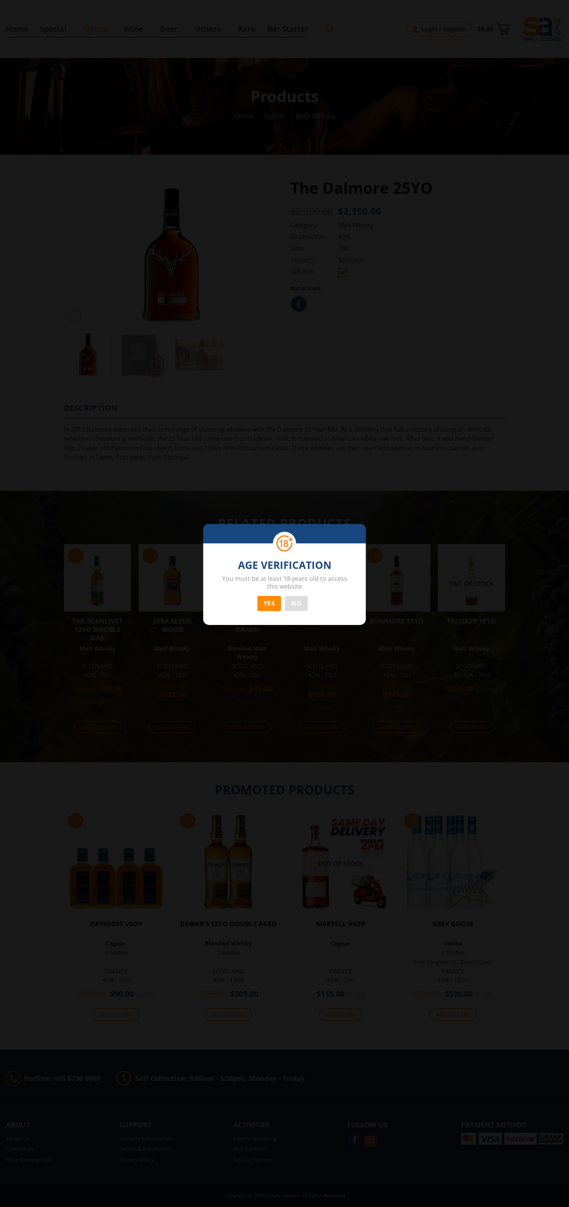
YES (269, 603)
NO (296, 603)
